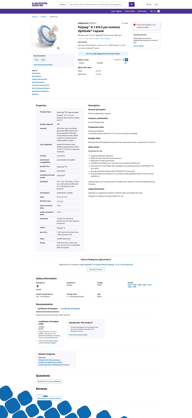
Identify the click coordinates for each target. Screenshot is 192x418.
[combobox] (97, 4)
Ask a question (105, 38)
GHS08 (38, 289)
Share (126, 23)
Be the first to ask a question (49, 381)
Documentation (38, 82)
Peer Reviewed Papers (41, 88)
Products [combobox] (63, 4)
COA (36, 60)
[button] (116, 11)
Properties (36, 73)
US (150, 4)
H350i (99, 285)
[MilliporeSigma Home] (39, 4)
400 (58, 124)
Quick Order (142, 11)
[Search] (132, 4)
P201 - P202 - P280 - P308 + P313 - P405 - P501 (140, 286)
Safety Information (39, 79)
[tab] (36, 16)
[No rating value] (82, 39)
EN (156, 4)
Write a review (94, 38)
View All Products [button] (96, 269)
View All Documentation (43, 65)
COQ (43, 60)
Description (36, 76)
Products (34, 17)
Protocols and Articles (40, 85)
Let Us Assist (138, 46)
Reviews (35, 94)
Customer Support (50, 343)
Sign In (88, 54)
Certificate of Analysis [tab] (48, 308)
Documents (48, 337)
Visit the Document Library (78, 335)
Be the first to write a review (50, 398)
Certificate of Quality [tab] (70, 308)
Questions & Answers (40, 91)
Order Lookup (130, 11)
